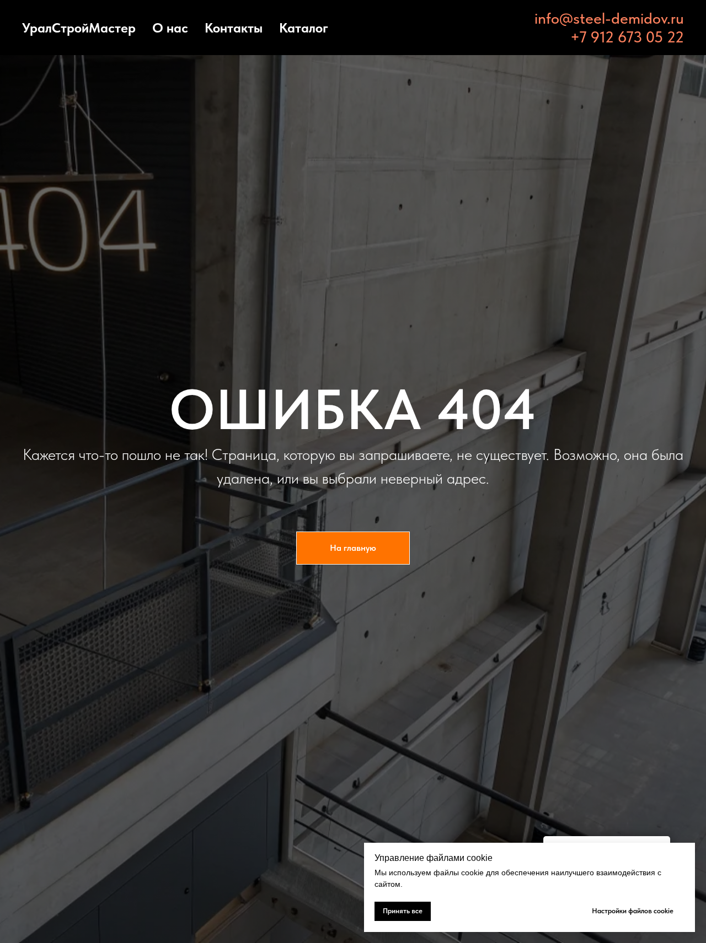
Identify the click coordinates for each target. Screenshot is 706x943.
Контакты (234, 28)
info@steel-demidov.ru (609, 18)
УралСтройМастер (79, 28)
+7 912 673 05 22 (627, 37)
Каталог (303, 28)
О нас (170, 28)
